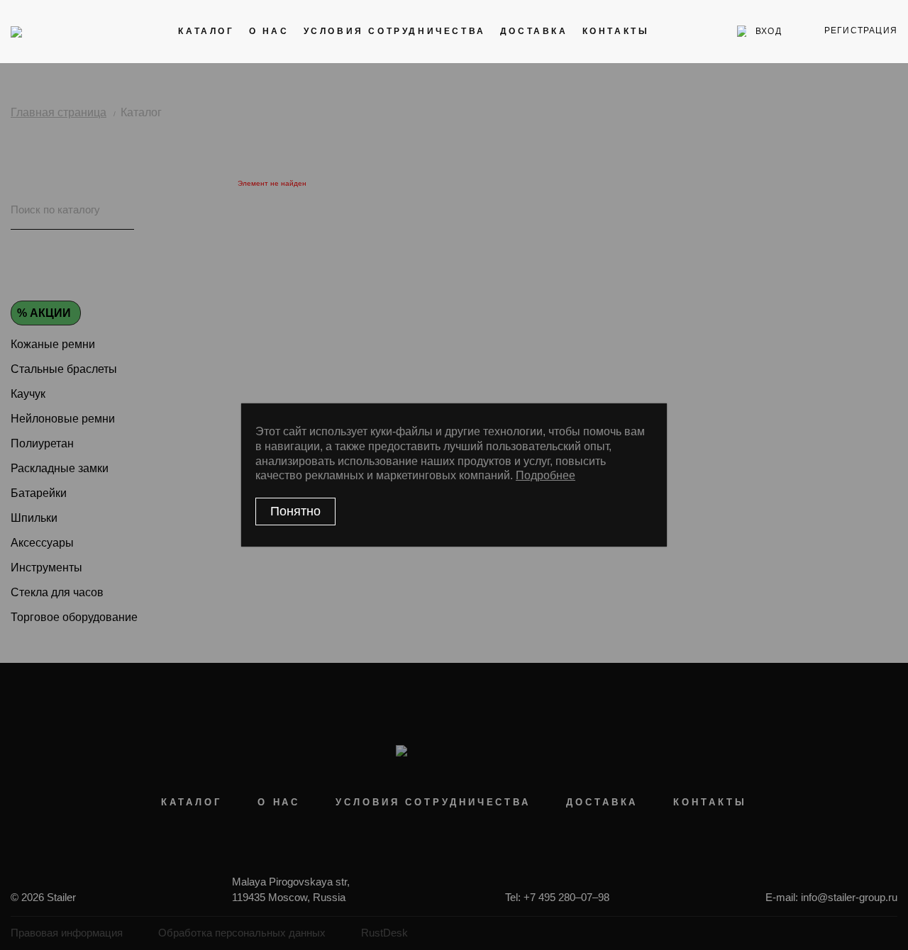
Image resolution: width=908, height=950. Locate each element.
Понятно (295, 511)
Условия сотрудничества (395, 31)
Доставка (534, 31)
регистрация (860, 30)
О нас (269, 31)
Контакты (616, 31)
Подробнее (545, 475)
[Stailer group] (51, 31)
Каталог (206, 31)
